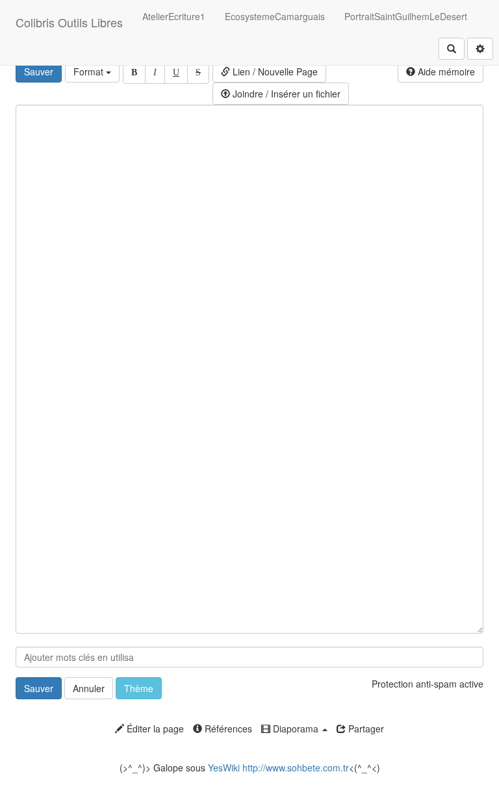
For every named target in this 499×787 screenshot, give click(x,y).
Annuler (89, 688)
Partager (365, 728)
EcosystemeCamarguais (275, 16)
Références (227, 728)
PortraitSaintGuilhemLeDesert (405, 16)
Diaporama (295, 728)
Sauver (38, 71)
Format (89, 71)
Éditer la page (154, 728)
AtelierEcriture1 (173, 16)
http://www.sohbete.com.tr (295, 767)
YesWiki (224, 767)
